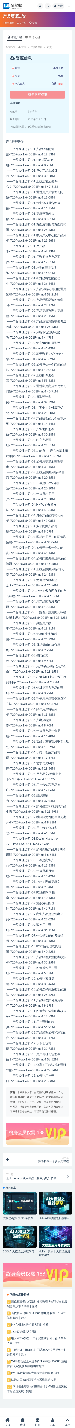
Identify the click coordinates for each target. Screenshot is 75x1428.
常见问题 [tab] (34, 37)
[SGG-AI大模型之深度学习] (20, 1237)
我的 (52, 1424)
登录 (60, 6)
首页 (23, 47)
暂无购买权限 (37, 94)
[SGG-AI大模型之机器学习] (55, 1203)
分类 (22, 1424)
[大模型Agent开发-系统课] (20, 1203)
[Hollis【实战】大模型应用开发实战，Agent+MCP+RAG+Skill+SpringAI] (55, 1237)
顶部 (67, 1424)
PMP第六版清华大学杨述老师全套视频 (35, 1373)
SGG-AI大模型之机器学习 (54, 1218)
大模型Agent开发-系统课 (18, 1218)
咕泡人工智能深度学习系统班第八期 (33, 1380)
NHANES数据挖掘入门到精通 (29, 1324)
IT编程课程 (8, 23)
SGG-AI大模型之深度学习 (18, 1251)
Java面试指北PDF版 (23, 1331)
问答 (37, 1424)
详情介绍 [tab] (16, 37)
